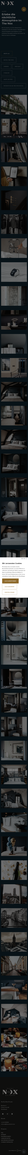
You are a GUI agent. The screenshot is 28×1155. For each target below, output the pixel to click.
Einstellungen (9, 592)
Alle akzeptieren (10, 581)
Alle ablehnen (9, 586)
